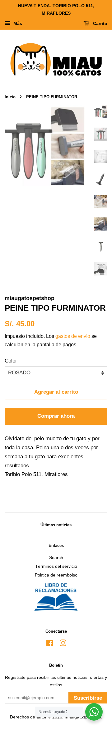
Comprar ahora (56, 416)
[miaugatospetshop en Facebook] (49, 644)
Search (56, 557)
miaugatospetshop (83, 716)
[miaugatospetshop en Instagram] (62, 644)
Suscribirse (88, 698)
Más (17, 23)
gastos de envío (72, 336)
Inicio (10, 97)
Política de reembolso (56, 574)
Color (11, 361)
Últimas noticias (56, 525)
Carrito (99, 23)
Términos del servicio (56, 566)
